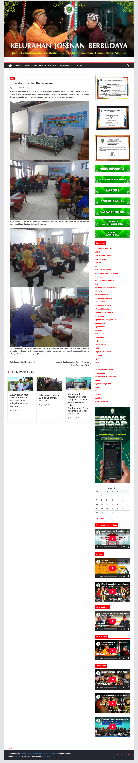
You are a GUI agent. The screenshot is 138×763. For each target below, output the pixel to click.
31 (112, 513)
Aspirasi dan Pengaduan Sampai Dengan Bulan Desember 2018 (72, 363)
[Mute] (124, 547)
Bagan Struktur (100, 259)
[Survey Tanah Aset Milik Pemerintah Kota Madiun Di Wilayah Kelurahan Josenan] (20, 378)
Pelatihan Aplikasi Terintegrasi (22, 362)
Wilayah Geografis (101, 401)
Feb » (102, 518)
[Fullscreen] (128, 547)
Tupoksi (97, 387)
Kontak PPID (99, 316)
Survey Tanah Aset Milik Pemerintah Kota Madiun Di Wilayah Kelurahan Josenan (19, 400)
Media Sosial (99, 334)
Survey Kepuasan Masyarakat (105, 377)
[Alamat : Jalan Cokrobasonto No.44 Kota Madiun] (10, 65)
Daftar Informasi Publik (103, 270)
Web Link (98, 398)
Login (10, 748)
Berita (27, 65)
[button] (55, 65)
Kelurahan (64, 65)
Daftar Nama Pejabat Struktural (106, 273)
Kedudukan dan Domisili (104, 312)
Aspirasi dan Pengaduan (103, 255)
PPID (96, 341)
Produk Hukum (100, 345)
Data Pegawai (100, 277)
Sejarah (97, 359)
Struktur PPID (100, 373)
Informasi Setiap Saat (103, 309)
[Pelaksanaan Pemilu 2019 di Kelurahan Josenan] (49, 378)
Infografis (98, 291)
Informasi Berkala (101, 295)
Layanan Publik (100, 327)
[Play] (97, 547)
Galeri (97, 284)
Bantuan (98, 263)
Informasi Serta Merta (103, 305)
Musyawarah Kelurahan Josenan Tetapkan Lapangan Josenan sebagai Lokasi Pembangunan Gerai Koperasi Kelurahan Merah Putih (78, 404)
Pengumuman (100, 337)
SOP (96, 366)
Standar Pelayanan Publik (104, 369)
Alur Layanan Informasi (103, 248)
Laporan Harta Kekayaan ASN (106, 320)
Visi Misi (98, 394)
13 (127, 500)
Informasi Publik (101, 302)
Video (97, 391)
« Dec (97, 518)
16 (107, 504)
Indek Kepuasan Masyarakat (105, 288)
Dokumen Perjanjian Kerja (104, 280)
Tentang (78, 65)
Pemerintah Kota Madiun (43, 65)
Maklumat (98, 330)
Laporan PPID (100, 323)
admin (26, 88)
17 (112, 504)
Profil (97, 348)
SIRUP (97, 362)
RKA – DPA (98, 355)
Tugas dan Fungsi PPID (103, 384)
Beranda (17, 65)
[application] (112, 539)
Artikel (97, 252)
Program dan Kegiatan (103, 352)
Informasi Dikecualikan (103, 298)
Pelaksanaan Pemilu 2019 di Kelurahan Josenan (49, 397)
